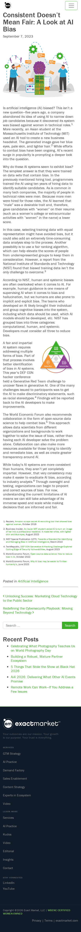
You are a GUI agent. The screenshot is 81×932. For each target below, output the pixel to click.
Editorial (8, 851)
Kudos (7, 834)
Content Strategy (14, 787)
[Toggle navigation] (71, 5)
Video (6, 804)
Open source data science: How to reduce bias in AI (39, 555)
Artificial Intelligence (33, 581)
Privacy (36, 921)
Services (8, 818)
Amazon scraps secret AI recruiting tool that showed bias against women (39, 523)
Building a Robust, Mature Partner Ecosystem (37, 658)
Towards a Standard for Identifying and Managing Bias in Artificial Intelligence (39, 540)
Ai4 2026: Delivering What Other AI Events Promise (43, 679)
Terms (48, 921)
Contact (8, 868)
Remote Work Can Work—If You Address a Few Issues (42, 689)
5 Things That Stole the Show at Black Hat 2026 (43, 668)
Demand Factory (13, 770)
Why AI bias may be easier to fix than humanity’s (36, 562)
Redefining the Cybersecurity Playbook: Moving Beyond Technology (38, 610)
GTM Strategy (12, 753)
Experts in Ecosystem (17, 795)
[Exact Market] (9, 5)
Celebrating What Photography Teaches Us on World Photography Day (43, 648)
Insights (8, 859)
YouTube (9, 889)
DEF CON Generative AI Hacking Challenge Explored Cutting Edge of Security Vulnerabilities (39, 548)
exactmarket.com (67, 921)
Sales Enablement (15, 778)
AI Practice (10, 762)
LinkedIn (9, 883)
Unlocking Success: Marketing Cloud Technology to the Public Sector (40, 598)
